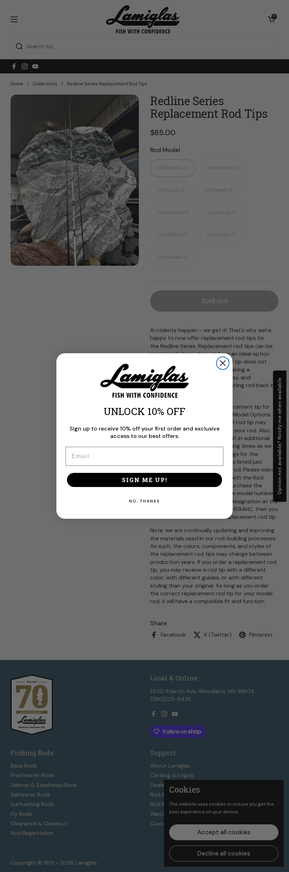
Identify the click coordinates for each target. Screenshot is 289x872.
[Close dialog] (222, 363)
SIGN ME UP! (144, 479)
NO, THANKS (144, 501)
